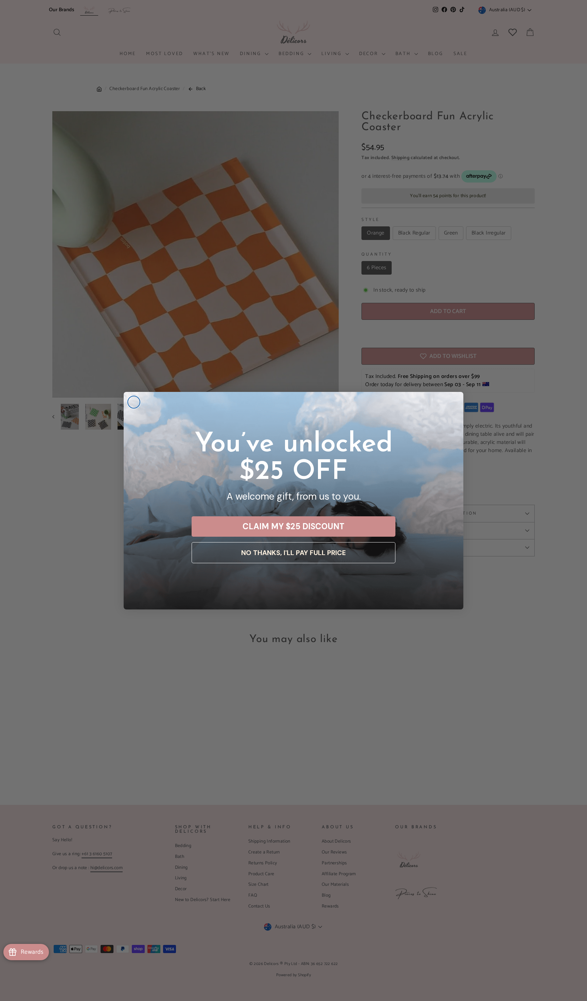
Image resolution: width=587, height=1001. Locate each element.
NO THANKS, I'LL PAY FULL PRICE (293, 552)
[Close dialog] (134, 402)
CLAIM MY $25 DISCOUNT (293, 526)
